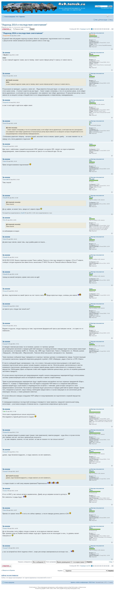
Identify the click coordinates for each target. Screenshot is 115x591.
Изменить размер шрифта (111, 16)
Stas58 (5, 197)
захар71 (6, 344)
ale (4, 411)
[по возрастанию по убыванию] (82, 562)
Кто (17, 16)
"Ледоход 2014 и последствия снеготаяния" (24, 24)
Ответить (4, 28)
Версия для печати (107, 16)
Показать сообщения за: (25, 562)
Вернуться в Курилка (9, 570)
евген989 (6, 179)
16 (112, 29)
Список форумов (9, 16)
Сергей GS (7, 35)
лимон (5, 490)
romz (5, 123)
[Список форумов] (30, 12)
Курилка (22, 16)
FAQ (96, 19)
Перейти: (60, 570)
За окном (6, 53)
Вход (111, 19)
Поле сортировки (51, 562)
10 (108, 29)
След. (110, 562)
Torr (5, 220)
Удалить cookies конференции (79, 582)
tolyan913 (6, 102)
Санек (5, 146)
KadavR (6, 306)
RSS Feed (92, 582)
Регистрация (103, 19)
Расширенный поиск (107, 8)
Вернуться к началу (112, 49)
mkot (5, 75)
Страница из (85, 29)
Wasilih (6, 55)
